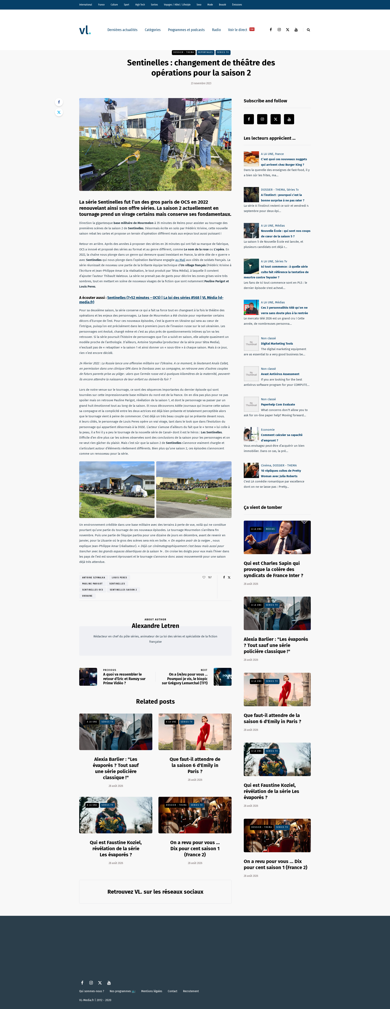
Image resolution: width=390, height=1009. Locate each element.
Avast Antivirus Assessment (280, 374)
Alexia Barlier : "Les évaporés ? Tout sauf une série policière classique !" (116, 768)
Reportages (205, 52)
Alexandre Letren (155, 625)
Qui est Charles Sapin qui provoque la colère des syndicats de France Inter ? (273, 569)
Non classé (268, 338)
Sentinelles (117, 584)
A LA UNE (92, 722)
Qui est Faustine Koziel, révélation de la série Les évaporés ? (116, 849)
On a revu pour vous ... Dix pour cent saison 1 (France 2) (195, 849)
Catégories (153, 30)
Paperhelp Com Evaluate (278, 404)
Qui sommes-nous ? (91, 991)
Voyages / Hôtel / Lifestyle (177, 4)
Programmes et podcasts (186, 30)
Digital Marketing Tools (277, 343)
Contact (172, 991)
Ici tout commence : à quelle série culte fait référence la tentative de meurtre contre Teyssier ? (276, 272)
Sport (126, 4)
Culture (114, 4)
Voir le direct (241, 30)
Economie (268, 430)
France (101, 4)
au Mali (180, 260)
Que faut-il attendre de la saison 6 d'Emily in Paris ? (195, 765)
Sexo (199, 4)
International (85, 4)
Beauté (222, 4)
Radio (216, 30)
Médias (280, 225)
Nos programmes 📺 (122, 991)
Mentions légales (151, 991)
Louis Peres (119, 577)
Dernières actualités (122, 30)
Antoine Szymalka (93, 577)
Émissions (237, 4)
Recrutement (191, 991)
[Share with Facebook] (59, 102)
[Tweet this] (59, 112)
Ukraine (87, 596)
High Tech (140, 4)
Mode (210, 4)
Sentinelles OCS (92, 590)
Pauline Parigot (92, 584)
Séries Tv (223, 52)
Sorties (154, 4)
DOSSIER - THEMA (183, 52)
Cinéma (266, 465)
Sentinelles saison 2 (123, 590)
